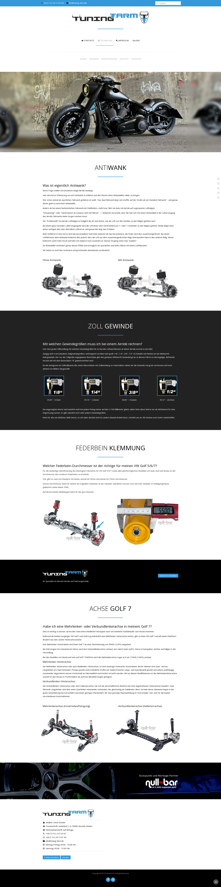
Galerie (136, 40)
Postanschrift (136, 59)
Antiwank (83, 59)
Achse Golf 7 (124, 59)
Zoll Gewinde (94, 59)
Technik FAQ (106, 40)
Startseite (88, 40)
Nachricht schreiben (168, 575)
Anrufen (65, 857)
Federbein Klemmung (109, 59)
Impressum (123, 40)
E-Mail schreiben (51, 857)
